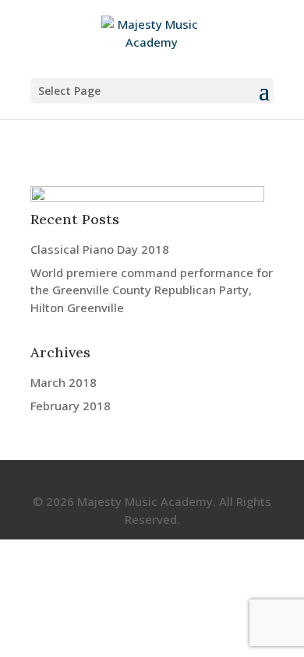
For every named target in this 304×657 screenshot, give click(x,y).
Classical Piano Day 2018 (99, 249)
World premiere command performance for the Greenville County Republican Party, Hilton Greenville (151, 290)
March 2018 (63, 382)
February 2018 (70, 405)
